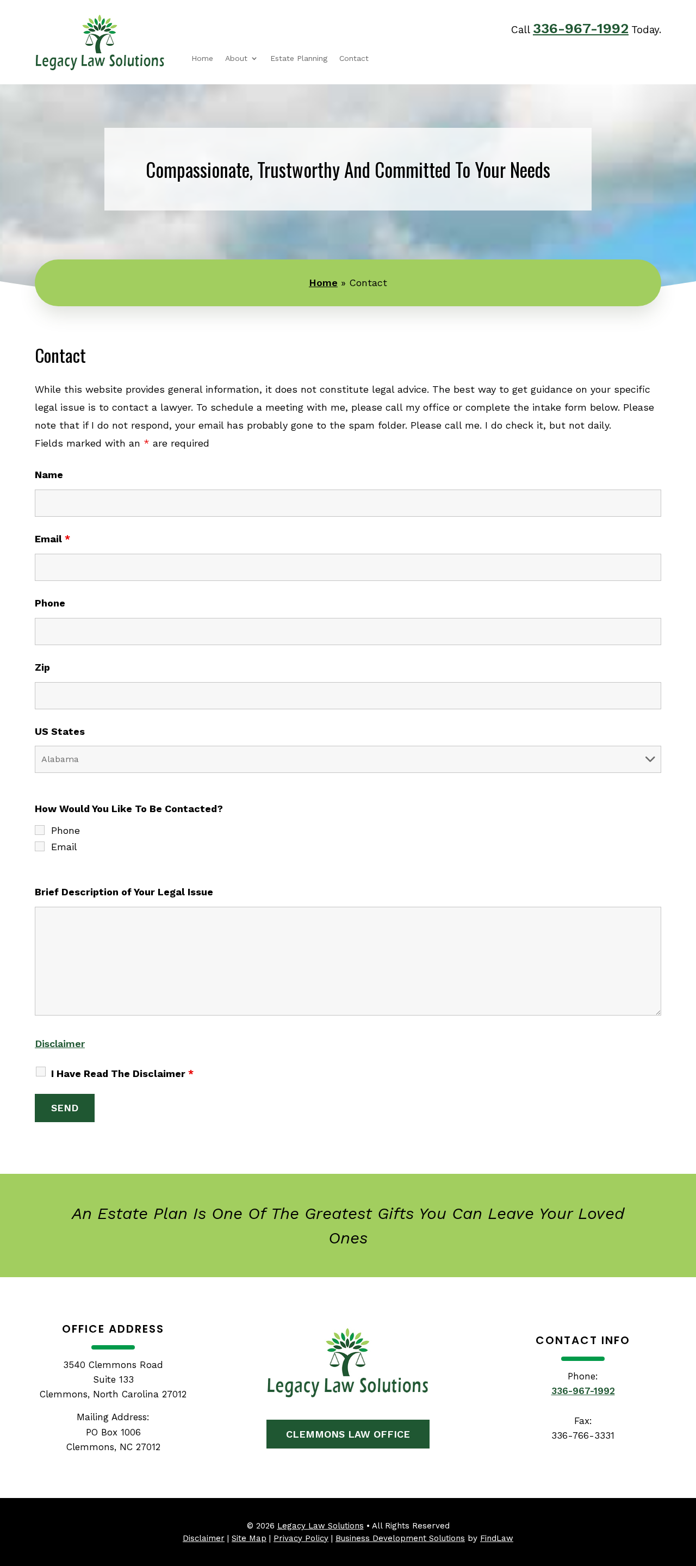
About (236, 58)
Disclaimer (60, 1043)
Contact (354, 58)
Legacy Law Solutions (320, 1526)
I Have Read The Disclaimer (122, 1073)
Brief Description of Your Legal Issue (124, 891)
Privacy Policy (301, 1538)
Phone (50, 603)
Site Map (249, 1538)
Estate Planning (298, 58)
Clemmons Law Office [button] (348, 1434)
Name (49, 474)
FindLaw (496, 1538)
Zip (42, 667)
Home (202, 58)
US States (60, 731)
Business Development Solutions (400, 1538)
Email (52, 538)
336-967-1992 (581, 28)
